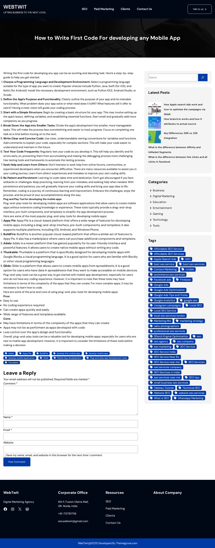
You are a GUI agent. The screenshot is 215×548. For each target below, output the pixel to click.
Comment (10, 383)
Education (159, 202)
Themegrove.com (126, 543)
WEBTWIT (15, 7)
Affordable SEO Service (168, 249)
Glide (45, 358)
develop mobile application (21, 358)
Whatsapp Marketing (190, 398)
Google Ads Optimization (169, 290)
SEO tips (194, 377)
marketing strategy (191, 321)
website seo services (191, 393)
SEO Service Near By (166, 357)
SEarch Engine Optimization (171, 336)
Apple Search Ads (165, 259)
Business (158, 190)
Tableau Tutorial (164, 388)
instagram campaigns (167, 305)
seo (199, 336)
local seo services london (169, 315)
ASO (187, 259)
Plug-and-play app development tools (108, 358)
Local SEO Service (165, 310)
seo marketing (162, 346)
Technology (160, 219)
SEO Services (196, 362)
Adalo (11, 353)
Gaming (158, 214)
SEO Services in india (167, 372)
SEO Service (187, 346)
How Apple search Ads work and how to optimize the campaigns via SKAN (184, 109)
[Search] (202, 77)
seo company (185, 341)
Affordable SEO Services (169, 254)
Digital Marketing (164, 196)
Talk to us (198, 9)
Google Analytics (164, 300)
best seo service (164, 264)
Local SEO (196, 305)
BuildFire (44, 353)
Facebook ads (162, 279)
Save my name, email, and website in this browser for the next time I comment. (54, 455)
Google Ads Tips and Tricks (170, 295)
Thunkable (13, 362)
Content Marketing (165, 269)
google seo (190, 300)
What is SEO (161, 398)
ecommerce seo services (169, 274)
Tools (156, 225)
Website (8, 442)
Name (8, 417)
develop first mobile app (68, 353)
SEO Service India (165, 352)
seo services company (168, 367)
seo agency (161, 341)
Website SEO (162, 393)
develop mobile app (98, 353)
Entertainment (162, 208)
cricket (190, 269)
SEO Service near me (167, 362)
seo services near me (167, 377)
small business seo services (171, 382)
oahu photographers (166, 326)
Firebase (185, 279)
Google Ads (161, 285)
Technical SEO (191, 388)
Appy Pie (27, 353)
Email (7, 430)
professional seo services (169, 331)
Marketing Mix (162, 321)
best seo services (194, 264)
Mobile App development (69, 358)
